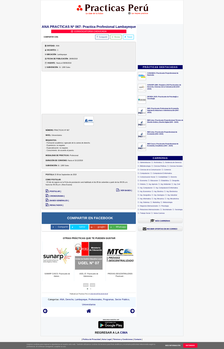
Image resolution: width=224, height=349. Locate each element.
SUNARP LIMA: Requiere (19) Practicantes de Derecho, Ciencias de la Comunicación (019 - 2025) (164, 87)
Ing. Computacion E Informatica (167, 188)
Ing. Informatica (145, 199)
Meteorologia (167, 202)
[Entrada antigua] (132, 312)
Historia (143, 184)
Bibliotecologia (145, 166)
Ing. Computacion (146, 188)
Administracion (145, 162)
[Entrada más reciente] (45, 312)
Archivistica (158, 162)
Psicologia (165, 206)
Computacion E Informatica (162, 173)
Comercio (167, 170)
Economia (143, 180)
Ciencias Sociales (176, 166)
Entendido (190, 345)
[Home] (88, 312)
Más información (172, 345)
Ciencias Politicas (160, 166)
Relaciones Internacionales (149, 209)
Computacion (145, 173)
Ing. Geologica (159, 195)
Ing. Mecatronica (173, 199)
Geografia (175, 180)
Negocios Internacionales (149, 206)
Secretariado (167, 209)
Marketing (156, 202)
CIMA (124, 332)
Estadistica (165, 180)
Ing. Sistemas (145, 202)
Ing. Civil (177, 184)
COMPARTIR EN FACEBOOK (90, 218)
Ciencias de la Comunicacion (150, 170)
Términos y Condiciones (123, 339)
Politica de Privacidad (91, 339)
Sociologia (179, 209)
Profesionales (95, 299)
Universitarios (89, 304)
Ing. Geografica (145, 195)
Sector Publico (122, 299)
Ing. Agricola (153, 184)
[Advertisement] (160, 45)
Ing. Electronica (172, 191)
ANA (62, 299)
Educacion (154, 180)
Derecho (174, 177)
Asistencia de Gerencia (173, 162)
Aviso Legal (106, 339)
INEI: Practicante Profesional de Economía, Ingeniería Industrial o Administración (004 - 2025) (163, 110)
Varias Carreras (159, 213)
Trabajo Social (145, 213)
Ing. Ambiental (166, 184)
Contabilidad (162, 177)
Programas (108, 299)
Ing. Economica (145, 191)
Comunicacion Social (147, 177)
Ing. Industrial (172, 195)
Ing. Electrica (158, 191)
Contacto (137, 339)
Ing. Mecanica (159, 199)
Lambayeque (81, 299)
